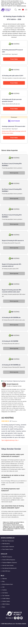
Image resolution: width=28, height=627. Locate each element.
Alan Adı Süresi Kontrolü (7, 565)
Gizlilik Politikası (6, 598)
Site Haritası (5, 592)
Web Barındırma (6, 543)
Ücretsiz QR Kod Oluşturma (8, 559)
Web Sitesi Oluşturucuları (8, 540)
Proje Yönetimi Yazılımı (7, 549)
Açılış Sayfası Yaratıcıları (8, 546)
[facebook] (15, 618)
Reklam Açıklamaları (21, 5)
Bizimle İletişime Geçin (7, 584)
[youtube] (21, 618)
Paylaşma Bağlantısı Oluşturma (9, 562)
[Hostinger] (14, 129)
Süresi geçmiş (14, 173)
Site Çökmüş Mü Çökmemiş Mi (9, 568)
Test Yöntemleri (5, 595)
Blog (3, 581)
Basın (3, 607)
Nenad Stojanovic (12, 384)
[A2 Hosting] (14, 52)
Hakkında (4, 578)
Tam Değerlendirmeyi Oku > (10, 440)
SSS (3, 587)
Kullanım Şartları (6, 601)
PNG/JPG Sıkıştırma (7, 556)
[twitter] (18, 618)
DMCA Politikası (6, 604)
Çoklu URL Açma (6, 571)
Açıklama (4, 590)
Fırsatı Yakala (14, 59)
